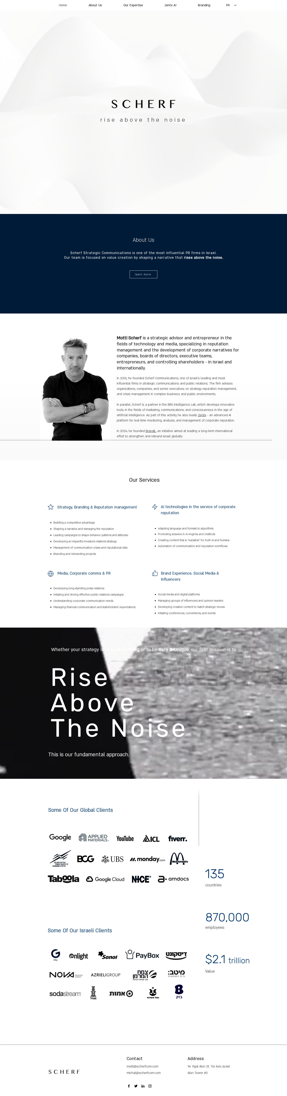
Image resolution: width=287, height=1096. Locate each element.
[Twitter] (136, 1086)
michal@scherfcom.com (144, 1073)
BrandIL (151, 431)
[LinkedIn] (143, 1086)
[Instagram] (150, 1086)
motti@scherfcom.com (142, 1066)
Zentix (202, 415)
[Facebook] (129, 1086)
